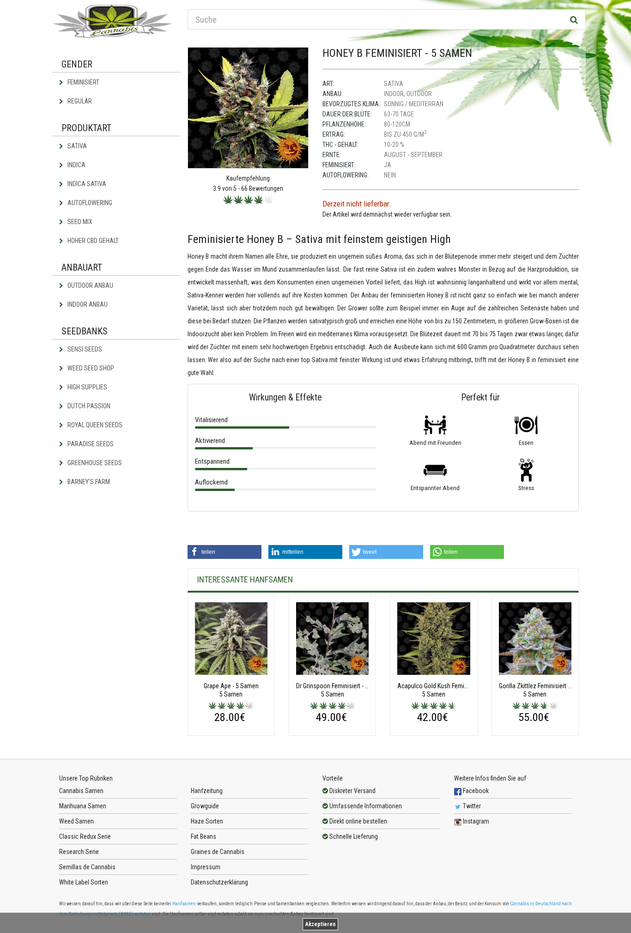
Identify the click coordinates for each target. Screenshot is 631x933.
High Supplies (86, 387)
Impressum (205, 867)
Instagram (475, 821)
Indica (75, 165)
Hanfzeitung (207, 790)
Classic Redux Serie (85, 836)
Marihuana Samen (82, 806)
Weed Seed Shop (90, 368)
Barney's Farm (88, 481)
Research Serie (79, 851)
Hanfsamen (184, 903)
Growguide (205, 806)
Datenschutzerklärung (219, 882)
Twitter (471, 806)
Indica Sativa (86, 184)
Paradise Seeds (90, 444)
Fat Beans (203, 836)
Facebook (475, 790)
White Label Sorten (83, 882)
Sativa (76, 146)
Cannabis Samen (81, 790)
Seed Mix (79, 221)
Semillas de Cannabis (87, 867)
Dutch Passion (88, 406)
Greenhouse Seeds (94, 462)
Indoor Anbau (87, 304)
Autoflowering (89, 202)
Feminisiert (82, 82)
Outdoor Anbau (89, 285)
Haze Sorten (207, 821)
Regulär (79, 101)
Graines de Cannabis (217, 851)
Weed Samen (76, 821)
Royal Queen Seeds (94, 425)
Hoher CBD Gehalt (92, 240)
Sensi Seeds (84, 349)
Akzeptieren (320, 924)
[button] (224, 552)
